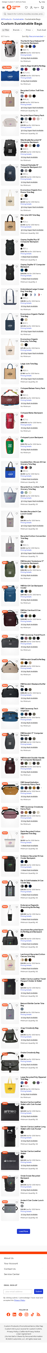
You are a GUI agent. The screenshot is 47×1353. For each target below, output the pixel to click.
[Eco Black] (30, 170)
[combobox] (23, 13)
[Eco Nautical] (22, 170)
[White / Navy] (30, 294)
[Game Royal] (38, 145)
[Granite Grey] (34, 638)
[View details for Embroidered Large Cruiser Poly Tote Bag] (10, 299)
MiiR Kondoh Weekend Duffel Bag (33, 685)
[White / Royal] (34, 294)
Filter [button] (7, 30)
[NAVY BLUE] (22, 861)
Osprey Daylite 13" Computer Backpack (33, 266)
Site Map (39, 1326)
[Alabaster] (30, 763)
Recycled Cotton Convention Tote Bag (33, 537)
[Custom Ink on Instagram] (26, 1314)
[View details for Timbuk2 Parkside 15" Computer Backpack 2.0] (10, 175)
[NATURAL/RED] (22, 837)
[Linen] (38, 566)
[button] (17, 43)
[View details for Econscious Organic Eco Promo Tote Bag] (10, 200)
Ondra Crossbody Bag (30, 1053)
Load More (23, 1231)
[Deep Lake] (22, 566)
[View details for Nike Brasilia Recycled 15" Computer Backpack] (10, 150)
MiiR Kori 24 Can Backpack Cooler (32, 587)
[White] (30, 69)
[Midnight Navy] (22, 145)
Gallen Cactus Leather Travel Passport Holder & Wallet (33, 980)
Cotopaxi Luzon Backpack (32, 437)
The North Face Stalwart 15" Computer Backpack (32, 42)
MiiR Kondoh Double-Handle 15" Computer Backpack (32, 759)
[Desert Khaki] (30, 145)
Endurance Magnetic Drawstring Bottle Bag (30, 906)
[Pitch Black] (34, 566)
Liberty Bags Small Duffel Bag (33, 66)
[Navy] (22, 118)
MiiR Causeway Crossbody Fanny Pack (32, 808)
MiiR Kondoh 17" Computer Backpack (32, 734)
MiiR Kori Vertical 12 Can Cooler (31, 611)
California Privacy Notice (30, 1332)
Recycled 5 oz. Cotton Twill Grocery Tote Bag (32, 488)
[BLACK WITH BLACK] (26, 886)
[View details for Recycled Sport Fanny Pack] (10, 125)
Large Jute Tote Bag (29, 364)
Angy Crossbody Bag (29, 1028)
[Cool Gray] (22, 1205)
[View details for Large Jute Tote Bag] (10, 373)
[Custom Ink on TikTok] (32, 1314)
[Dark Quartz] (26, 638)
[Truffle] (30, 591)
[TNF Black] (30, 46)
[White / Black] (22, 294)
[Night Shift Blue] (22, 270)
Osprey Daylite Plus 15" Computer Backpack (30, 241)
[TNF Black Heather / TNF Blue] (34, 46)
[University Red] (26, 145)
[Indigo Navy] (22, 638)
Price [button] (28, 30)
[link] (13, 7)
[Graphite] (22, 517)
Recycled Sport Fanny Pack (32, 115)
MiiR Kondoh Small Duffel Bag (33, 659)
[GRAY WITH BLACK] (22, 886)
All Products (6, 19)
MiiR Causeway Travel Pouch (33, 635)
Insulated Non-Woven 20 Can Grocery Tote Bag (33, 463)
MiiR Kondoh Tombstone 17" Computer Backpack (32, 562)
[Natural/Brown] (22, 959)
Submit (38, 1291)
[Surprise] (22, 391)
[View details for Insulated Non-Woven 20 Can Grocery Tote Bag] (10, 472)
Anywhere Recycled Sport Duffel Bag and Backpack (32, 931)
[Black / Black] (26, 294)
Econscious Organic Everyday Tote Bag (29, 340)
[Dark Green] (26, 492)
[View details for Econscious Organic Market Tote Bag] (10, 324)
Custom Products (11, 1326)
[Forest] (34, 69)
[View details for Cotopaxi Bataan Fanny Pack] (10, 398)
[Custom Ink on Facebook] (8, 1314)
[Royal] (22, 69)
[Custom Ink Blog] (38, 1314)
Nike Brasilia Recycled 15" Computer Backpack (31, 141)
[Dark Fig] (26, 615)
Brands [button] (16, 30)
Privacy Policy (13, 1332)
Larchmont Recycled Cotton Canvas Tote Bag (33, 955)
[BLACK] (26, 861)
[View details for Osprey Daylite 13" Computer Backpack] (10, 274)
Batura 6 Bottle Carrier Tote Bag (32, 1004)
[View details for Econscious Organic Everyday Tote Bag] (10, 349)
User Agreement (24, 1334)
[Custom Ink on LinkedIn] (14, 1314)
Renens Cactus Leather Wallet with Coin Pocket (31, 1103)
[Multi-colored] (22, 541)
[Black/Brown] (30, 959)
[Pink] (34, 118)
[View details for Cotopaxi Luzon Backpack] (10, 447)
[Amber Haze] (30, 566)
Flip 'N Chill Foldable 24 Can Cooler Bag (32, 882)
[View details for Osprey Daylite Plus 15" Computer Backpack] (10, 249)
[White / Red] (38, 294)
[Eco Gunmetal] (26, 170)
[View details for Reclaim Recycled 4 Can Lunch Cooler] (10, 521)
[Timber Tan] (22, 46)
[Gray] (26, 118)
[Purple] (38, 69)
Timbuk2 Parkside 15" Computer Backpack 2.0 (31, 166)
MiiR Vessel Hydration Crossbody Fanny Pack (30, 783)
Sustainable (18, 19)
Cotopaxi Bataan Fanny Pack (33, 388)
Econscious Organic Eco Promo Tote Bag (31, 191)
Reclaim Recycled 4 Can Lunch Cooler (31, 513)
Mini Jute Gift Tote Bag (30, 215)
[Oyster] (22, 344)
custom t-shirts (35, 1329)
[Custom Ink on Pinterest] (20, 1314)
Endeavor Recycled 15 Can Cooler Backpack (32, 857)
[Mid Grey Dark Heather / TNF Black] (26, 46)
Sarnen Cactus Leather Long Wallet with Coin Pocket (33, 1128)
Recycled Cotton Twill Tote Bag (32, 92)
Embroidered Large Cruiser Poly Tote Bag (32, 290)
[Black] (34, 96)
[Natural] (30, 96)
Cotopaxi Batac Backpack (32, 413)
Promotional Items (27, 1326)
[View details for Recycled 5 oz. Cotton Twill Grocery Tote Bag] (10, 497)
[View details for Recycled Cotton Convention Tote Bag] (10, 546)
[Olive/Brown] (26, 959)
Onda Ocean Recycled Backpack (30, 1177)
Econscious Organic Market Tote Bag (32, 315)
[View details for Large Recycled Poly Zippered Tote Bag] (10, 1087)
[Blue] (22, 96)
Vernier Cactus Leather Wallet (31, 1152)
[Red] (26, 69)
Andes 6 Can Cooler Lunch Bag (32, 1201)
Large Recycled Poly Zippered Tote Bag (33, 1078)
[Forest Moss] (26, 566)
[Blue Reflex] (22, 467)
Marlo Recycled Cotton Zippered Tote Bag (30, 832)
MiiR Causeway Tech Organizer (29, 710)
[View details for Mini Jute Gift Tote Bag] (10, 225)
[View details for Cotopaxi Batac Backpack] (10, 423)
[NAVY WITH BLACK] (30, 886)
